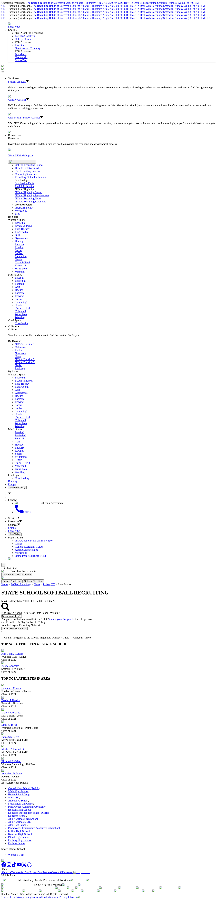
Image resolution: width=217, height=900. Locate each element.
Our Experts (31, 872)
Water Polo (21, 268)
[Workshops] (15, 149)
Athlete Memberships (26, 549)
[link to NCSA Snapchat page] (29, 866)
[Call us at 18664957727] (15, 66)
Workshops (21, 552)
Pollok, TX (49, 584)
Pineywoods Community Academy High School (34, 828)
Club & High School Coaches (24, 117)
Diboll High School (18, 837)
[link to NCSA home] (6, 860)
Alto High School (17, 824)
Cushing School (16, 843)
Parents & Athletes (25, 36)
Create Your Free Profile (14, 628)
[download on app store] (78, 880)
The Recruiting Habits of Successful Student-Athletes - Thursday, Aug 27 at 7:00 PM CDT (75, 2)
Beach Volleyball (24, 225)
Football (19, 283)
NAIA (18, 365)
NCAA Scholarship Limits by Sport (34, 540)
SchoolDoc (21, 60)
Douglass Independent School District (28, 812)
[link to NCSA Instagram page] (9, 866)
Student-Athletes (17, 81)
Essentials (20, 45)
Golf (17, 235)
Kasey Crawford (10, 665)
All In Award (66, 872)
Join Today (14, 534)
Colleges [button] (12, 524)
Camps (12, 484)
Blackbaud (20, 54)
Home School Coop (18, 794)
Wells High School (18, 791)
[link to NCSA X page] (24, 866)
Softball (19, 253)
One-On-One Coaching (27, 48)
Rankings (20, 368)
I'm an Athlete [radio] (24, 574)
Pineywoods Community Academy (26, 806)
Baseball (19, 277)
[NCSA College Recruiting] (16, 69)
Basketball (20, 222)
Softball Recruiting (21, 584)
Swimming (21, 256)
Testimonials (18, 872)
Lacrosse (19, 244)
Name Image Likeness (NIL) (30, 555)
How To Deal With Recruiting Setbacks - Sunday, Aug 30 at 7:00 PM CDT (170, 18)
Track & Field (22, 262)
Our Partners (44, 872)
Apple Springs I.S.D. (19, 821)
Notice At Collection (42, 897)
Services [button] (12, 518)
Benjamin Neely (10, 736)
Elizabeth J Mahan (11, 761)
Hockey (19, 241)
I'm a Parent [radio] (9, 574)
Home (4, 584)
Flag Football (22, 232)
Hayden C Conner (11, 688)
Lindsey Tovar (9, 724)
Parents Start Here (12, 581)
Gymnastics (21, 238)
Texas (37, 584)
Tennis (18, 259)
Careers (55, 872)
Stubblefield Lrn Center (20, 803)
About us (6, 872)
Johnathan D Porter (11, 773)
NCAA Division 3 (25, 362)
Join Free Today (17, 487)
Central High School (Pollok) (24, 788)
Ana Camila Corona (12, 653)
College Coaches (24, 39)
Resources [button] (13, 521)
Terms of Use (8, 897)
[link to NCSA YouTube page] (19, 866)
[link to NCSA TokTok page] (14, 866)
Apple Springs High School (23, 818)
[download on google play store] (95, 880)
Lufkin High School (19, 831)
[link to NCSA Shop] (16, 23)
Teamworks (21, 57)
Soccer (18, 250)
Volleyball (20, 265)
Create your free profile (62, 619)
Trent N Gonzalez (11, 712)
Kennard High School (20, 834)
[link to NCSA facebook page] (3, 866)
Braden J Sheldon (10, 700)
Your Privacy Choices (65, 897)
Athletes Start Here (33, 581)
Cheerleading (22, 323)
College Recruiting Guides (29, 165)
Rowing (19, 247)
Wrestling (20, 271)
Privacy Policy (23, 897)
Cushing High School (19, 840)
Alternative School (18, 800)
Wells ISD (13, 797)
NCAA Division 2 (25, 359)
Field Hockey (22, 228)
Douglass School (17, 815)
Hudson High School (19, 809)
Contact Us (14, 26)
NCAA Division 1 (25, 344)
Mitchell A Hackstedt (12, 749)
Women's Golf (16, 854)
